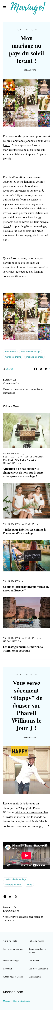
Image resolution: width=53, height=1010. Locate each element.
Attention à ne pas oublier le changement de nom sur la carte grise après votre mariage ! (23, 472)
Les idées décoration (38, 968)
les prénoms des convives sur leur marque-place (26, 221)
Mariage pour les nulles (19, 459)
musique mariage (13, 884)
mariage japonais (34, 356)
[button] (4, 7)
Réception (7, 968)
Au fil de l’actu (10, 940)
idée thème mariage (30, 351)
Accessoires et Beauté (13, 976)
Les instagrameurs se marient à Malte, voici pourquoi (23, 649)
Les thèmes (34, 960)
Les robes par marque (13, 948)
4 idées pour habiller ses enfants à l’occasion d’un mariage (24, 531)
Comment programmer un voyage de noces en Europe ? (26, 588)
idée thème (10, 351)
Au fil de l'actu (26, 29)
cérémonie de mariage (15, 879)
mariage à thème (13, 356)
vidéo (29, 884)
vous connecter (21, 389)
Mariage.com (13, 992)
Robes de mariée (36, 940)
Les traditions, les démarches (23, 456)
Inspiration (32, 523)
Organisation (12, 463)
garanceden (30, 70)
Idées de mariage (11, 960)
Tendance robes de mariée (37, 950)
